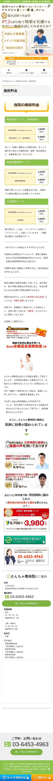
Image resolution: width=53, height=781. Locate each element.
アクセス (44, 71)
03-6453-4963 (19, 597)
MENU (9, 71)
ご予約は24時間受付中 (26, 603)
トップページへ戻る (26, 71)
